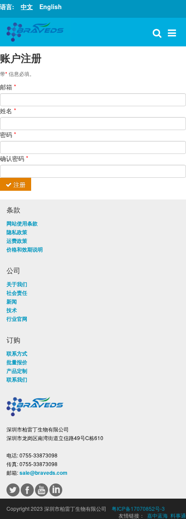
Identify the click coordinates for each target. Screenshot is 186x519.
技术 (11, 310)
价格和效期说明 (24, 249)
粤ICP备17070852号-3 (138, 508)
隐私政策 (16, 232)
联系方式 (16, 353)
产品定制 (16, 371)
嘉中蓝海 (157, 515)
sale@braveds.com (43, 473)
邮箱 (8, 86)
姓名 (8, 110)
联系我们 (16, 379)
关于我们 (16, 284)
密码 (8, 134)
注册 (19, 184)
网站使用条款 (22, 223)
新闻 (11, 301)
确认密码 (14, 158)
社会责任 (16, 293)
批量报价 (16, 362)
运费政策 (16, 241)
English (50, 6)
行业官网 (16, 319)
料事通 (178, 515)
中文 (27, 6)
